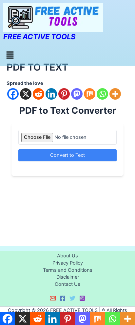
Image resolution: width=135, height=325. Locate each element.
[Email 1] (53, 298)
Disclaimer (67, 277)
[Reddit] (38, 94)
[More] (115, 94)
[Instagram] (82, 298)
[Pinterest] (64, 94)
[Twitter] (72, 298)
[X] (25, 94)
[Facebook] (13, 94)
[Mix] (89, 94)
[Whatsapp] (102, 94)
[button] (9, 55)
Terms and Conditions (67, 270)
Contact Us (67, 284)
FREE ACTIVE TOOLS (39, 36)
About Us (67, 256)
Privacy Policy (67, 263)
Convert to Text (67, 155)
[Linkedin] (51, 94)
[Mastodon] (77, 94)
